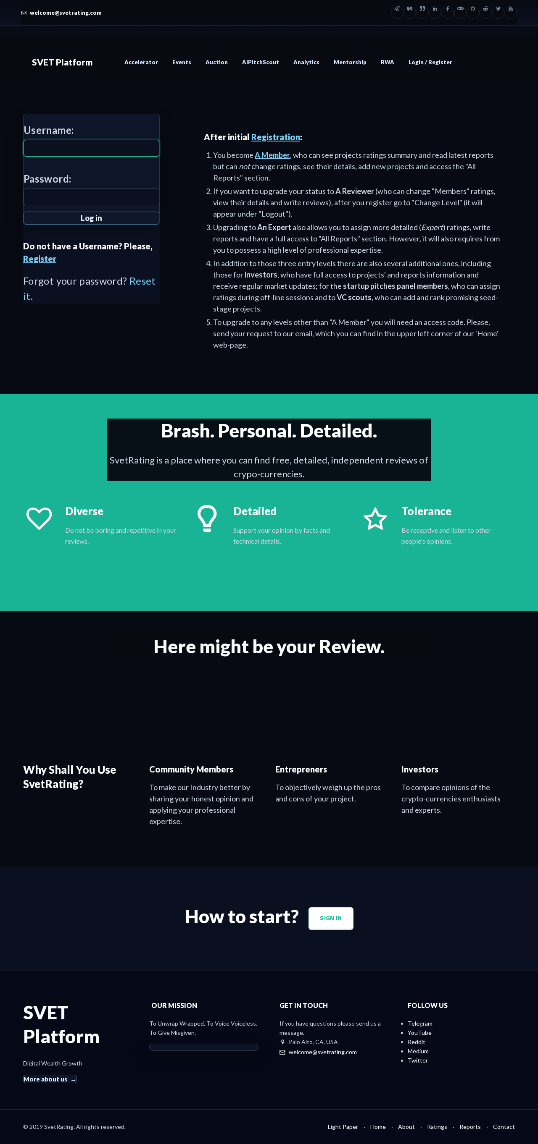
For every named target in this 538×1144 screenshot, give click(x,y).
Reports (470, 1126)
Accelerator (141, 62)
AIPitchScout (260, 62)
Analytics (306, 62)
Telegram (420, 1023)
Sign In (331, 918)
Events (181, 62)
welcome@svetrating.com (66, 12)
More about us (45, 1079)
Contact (504, 1126)
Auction (217, 62)
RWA (387, 62)
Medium (418, 1051)
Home (378, 1126)
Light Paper (343, 1126)
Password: (47, 179)
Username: (49, 130)
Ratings (437, 1126)
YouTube (420, 1032)
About (406, 1126)
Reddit (416, 1041)
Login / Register (430, 62)
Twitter (418, 1060)
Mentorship (350, 62)
